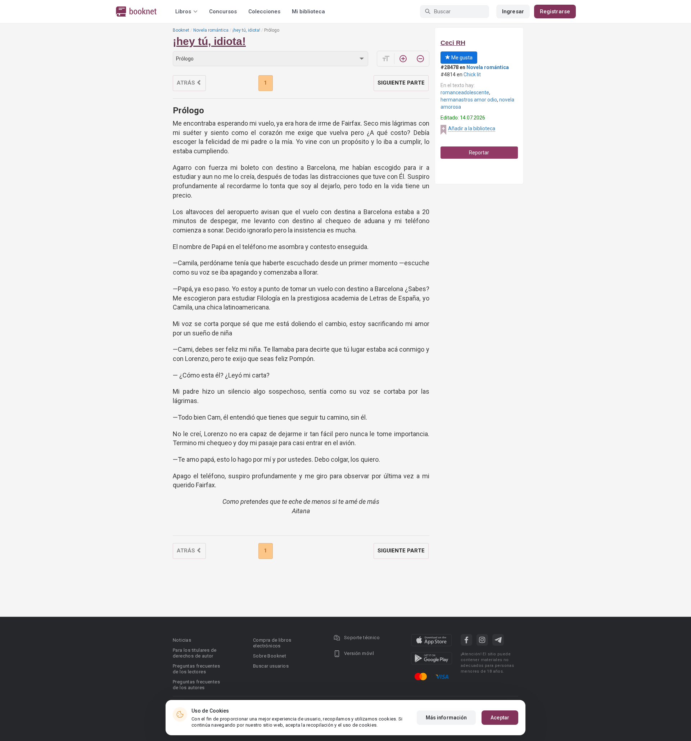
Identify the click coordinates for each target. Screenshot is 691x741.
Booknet (181, 30)
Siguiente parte (401, 83)
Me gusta (461, 57)
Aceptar (500, 717)
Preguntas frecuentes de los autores (196, 684)
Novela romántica (211, 30)
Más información (446, 717)
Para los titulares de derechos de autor (194, 653)
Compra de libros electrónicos (272, 643)
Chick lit (472, 74)
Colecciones (264, 11)
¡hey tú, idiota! (246, 30)
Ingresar (513, 11)
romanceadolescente (465, 92)
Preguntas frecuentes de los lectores (196, 668)
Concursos (223, 11)
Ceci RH (453, 42)
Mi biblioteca (308, 11)
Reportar (479, 152)
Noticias (182, 640)
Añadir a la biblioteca (471, 128)
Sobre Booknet (269, 656)
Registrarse (555, 11)
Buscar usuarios (271, 666)
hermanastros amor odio (469, 100)
